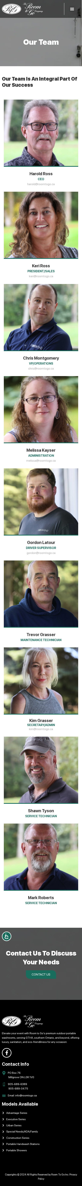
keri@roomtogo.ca (41, 276)
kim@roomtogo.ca (41, 729)
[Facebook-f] (6, 1053)
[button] (72, 9)
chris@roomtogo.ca (41, 368)
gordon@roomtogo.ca (41, 553)
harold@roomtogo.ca (41, 184)
